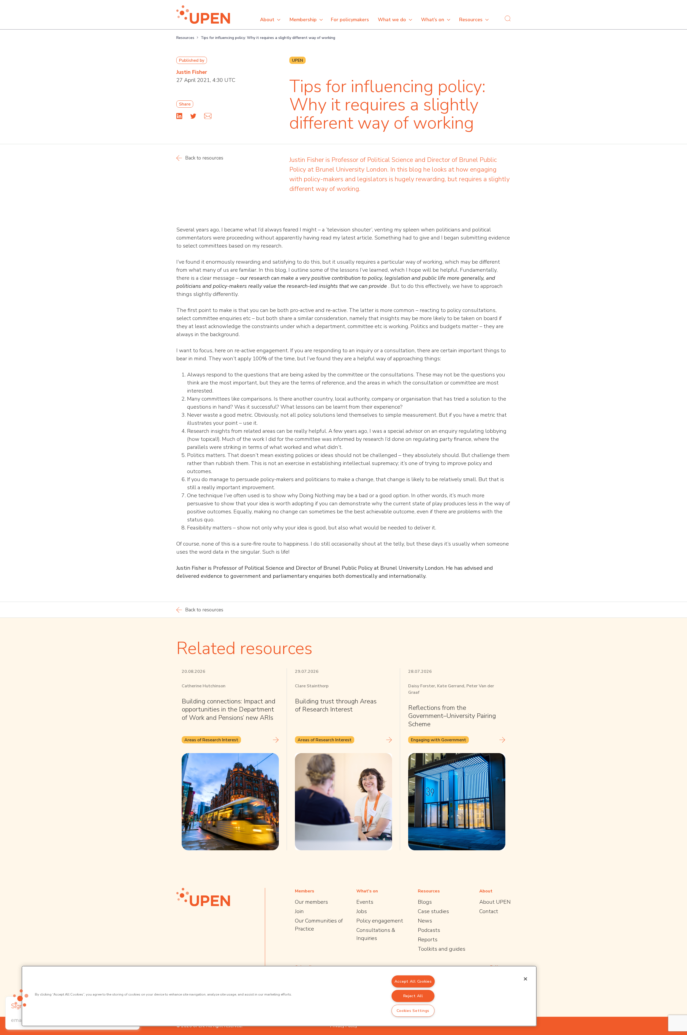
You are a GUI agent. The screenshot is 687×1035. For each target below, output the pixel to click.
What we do (392, 19)
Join (299, 911)
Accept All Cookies (413, 981)
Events (364, 902)
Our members (311, 902)
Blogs (425, 902)
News (425, 920)
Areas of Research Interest (211, 740)
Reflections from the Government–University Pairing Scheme (452, 715)
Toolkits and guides (441, 949)
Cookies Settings (413, 1010)
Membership (303, 19)
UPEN (297, 60)
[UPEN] (203, 14)
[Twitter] (193, 116)
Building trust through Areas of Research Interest (336, 705)
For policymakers (350, 19)
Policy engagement (379, 920)
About (267, 19)
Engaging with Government (438, 740)
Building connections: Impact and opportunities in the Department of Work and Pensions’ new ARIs (228, 709)
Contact (488, 911)
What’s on (432, 19)
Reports (427, 939)
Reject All (413, 995)
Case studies (433, 911)
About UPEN (495, 902)
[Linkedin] (179, 116)
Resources (471, 19)
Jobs (361, 911)
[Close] (525, 979)
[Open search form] (508, 18)
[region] (279, 996)
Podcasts (429, 930)
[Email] (207, 116)
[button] (20, 998)
